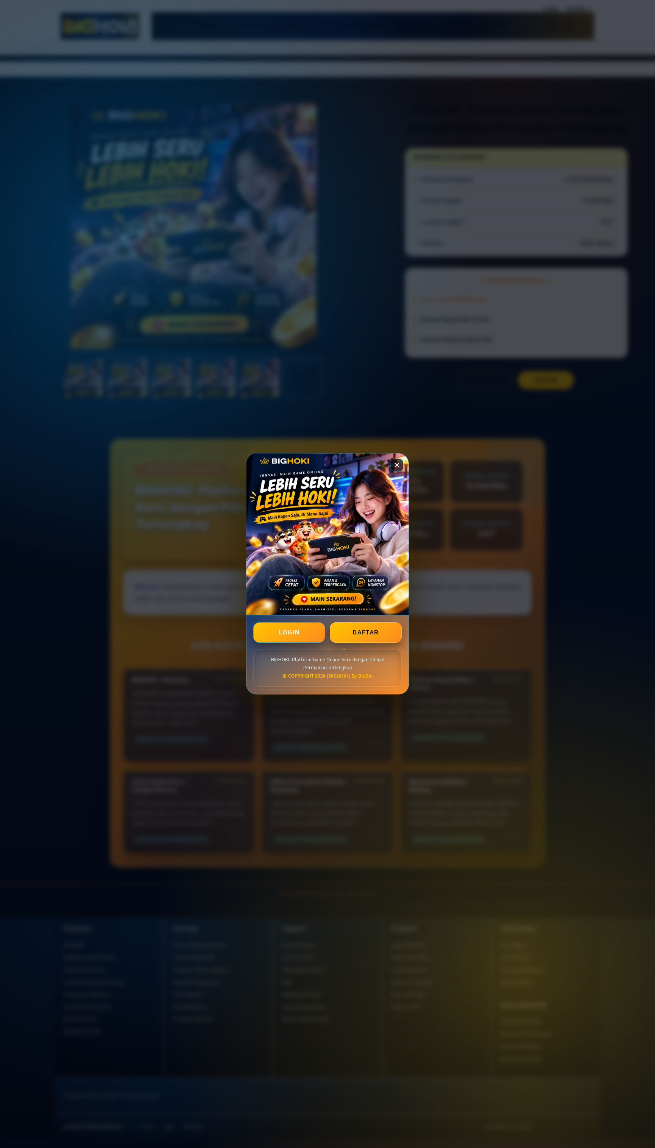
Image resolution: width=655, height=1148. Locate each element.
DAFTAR (366, 632)
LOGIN (289, 632)
